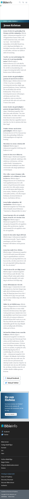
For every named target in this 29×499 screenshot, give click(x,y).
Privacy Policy (11, 496)
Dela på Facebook (13, 378)
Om (2, 450)
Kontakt (3, 448)
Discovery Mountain (7, 480)
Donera (3, 468)
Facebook (7, 432)
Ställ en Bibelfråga (6, 459)
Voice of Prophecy (6, 477)
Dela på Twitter (13, 383)
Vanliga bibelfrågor (7, 445)
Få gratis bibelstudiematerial (9, 465)
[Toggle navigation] (26, 2)
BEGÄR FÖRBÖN (10, 414)
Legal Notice (4, 496)
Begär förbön (5, 462)
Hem (2, 453)
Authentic (4, 485)
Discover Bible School (7, 482)
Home (5, 21)
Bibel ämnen (12, 21)
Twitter (6, 434)
